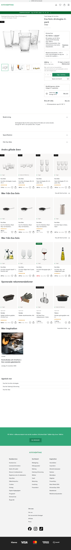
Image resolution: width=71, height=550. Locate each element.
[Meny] (68, 5)
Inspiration (53, 465)
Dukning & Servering (7, 16)
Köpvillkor (12, 478)
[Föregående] (3, 41)
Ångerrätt (11, 500)
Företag (11, 487)
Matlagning (35, 462)
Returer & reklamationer (15, 472)
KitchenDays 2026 (55, 487)
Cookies (11, 484)
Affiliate (30, 518)
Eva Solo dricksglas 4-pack (9, 18)
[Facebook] (30, 529)
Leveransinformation (14, 465)
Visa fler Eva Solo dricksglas (11, 383)
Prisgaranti (12, 493)
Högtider (52, 478)
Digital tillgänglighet (14, 490)
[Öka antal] (50, 74)
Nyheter (52, 472)
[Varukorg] (64, 5)
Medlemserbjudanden (56, 493)
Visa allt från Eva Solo (61, 193)
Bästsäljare (53, 475)
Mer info (65, 93)
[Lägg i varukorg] (15, 187)
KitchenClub (12, 496)
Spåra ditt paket (13, 469)
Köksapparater (36, 465)
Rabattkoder (53, 490)
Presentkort (35, 487)
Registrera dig (65, 45)
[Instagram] (35, 529)
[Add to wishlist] (12, 187)
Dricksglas (22, 16)
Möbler (34, 475)
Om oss (30, 512)
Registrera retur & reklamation (17, 475)
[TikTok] (41, 529)
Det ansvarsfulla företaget (35, 515)
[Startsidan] (7, 4)
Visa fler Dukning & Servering (11, 386)
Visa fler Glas (6, 389)
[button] (47, 27)
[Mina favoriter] (60, 5)
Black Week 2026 (54, 484)
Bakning (34, 469)
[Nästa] (39, 41)
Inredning (34, 484)
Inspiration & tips (62, 328)
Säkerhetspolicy (13, 481)
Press (29, 521)
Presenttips (53, 481)
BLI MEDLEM (35, 440)
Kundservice (12, 462)
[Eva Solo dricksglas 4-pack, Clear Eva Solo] (21, 41)
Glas (16, 16)
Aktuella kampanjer (55, 469)
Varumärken (53, 462)
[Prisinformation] (51, 62)
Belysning (34, 481)
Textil (33, 478)
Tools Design (47, 16)
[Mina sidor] (56, 5)
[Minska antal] (45, 74)
